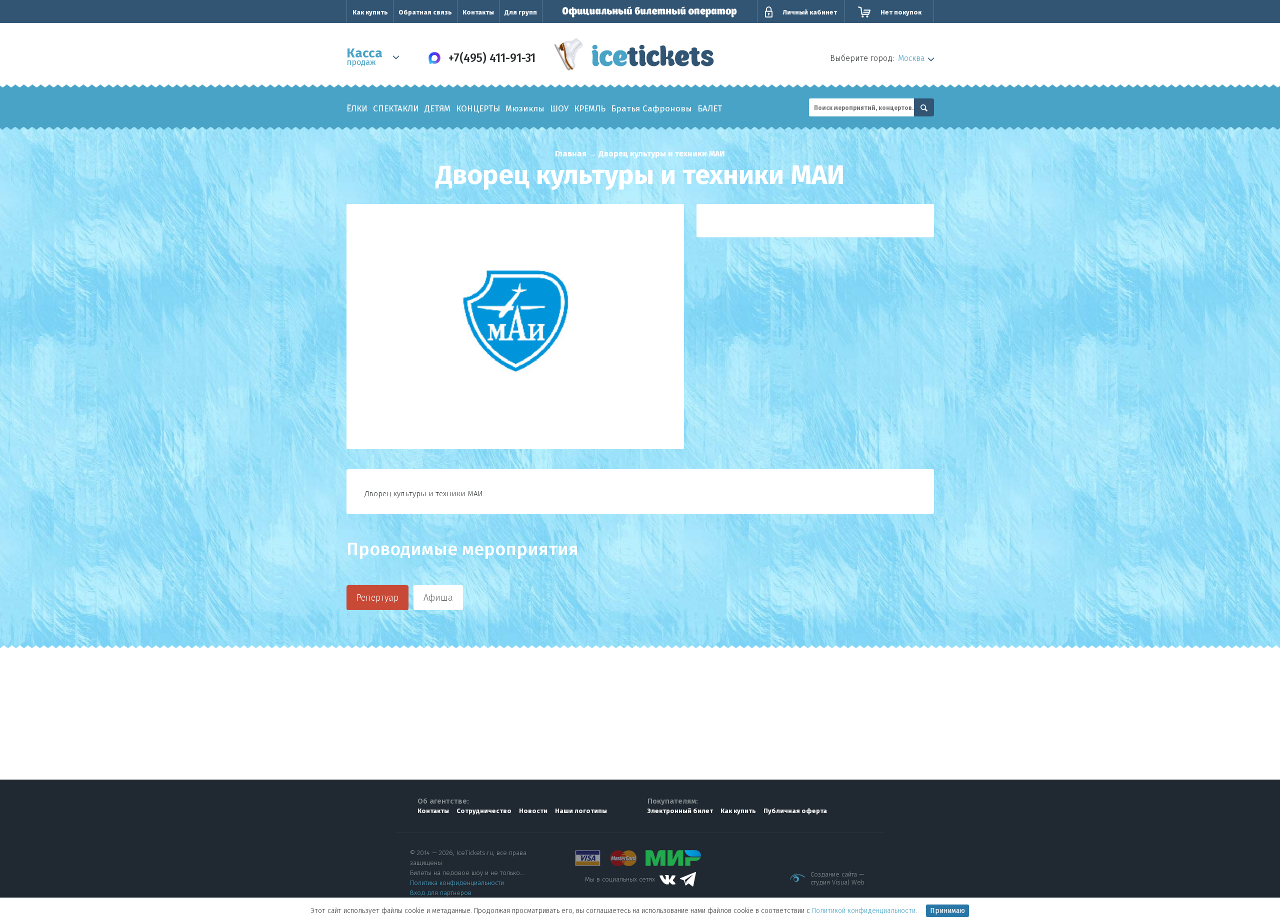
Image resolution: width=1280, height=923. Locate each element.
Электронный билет (680, 811)
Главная (570, 153)
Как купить (370, 12)
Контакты (478, 12)
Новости (533, 811)
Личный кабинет (809, 12)
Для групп (520, 12)
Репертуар (377, 597)
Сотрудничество (484, 811)
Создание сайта (833, 874)
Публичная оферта (795, 811)
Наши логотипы (581, 811)
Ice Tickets (634, 56)
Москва (911, 58)
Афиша (438, 597)
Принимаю (947, 911)
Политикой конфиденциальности (864, 911)
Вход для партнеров (441, 893)
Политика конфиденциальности (457, 883)
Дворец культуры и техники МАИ (661, 153)
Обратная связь (425, 12)
